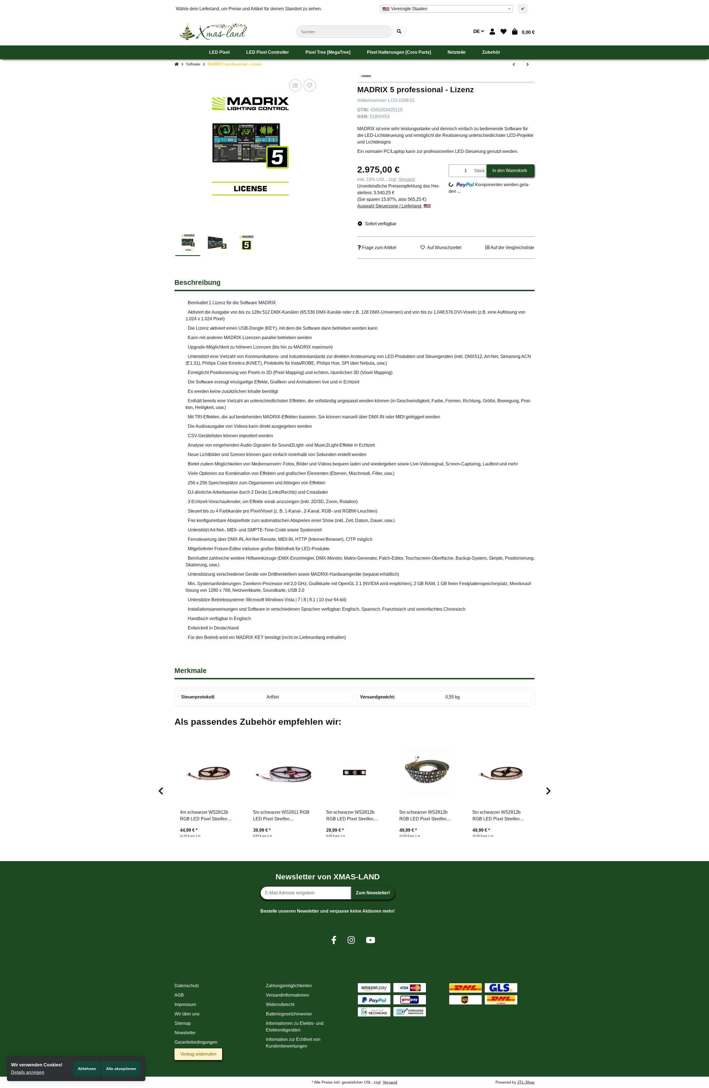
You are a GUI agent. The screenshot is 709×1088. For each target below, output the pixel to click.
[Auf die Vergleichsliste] (295, 85)
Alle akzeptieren (121, 1068)
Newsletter (185, 1032)
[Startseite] (176, 64)
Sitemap (182, 1023)
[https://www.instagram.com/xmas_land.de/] (351, 940)
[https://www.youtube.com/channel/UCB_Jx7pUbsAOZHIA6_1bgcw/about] (370, 940)
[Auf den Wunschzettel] (310, 85)
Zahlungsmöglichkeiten (289, 985)
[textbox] (446, 8)
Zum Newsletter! (373, 892)
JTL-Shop (526, 1082)
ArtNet (272, 697)
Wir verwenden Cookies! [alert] (36, 1065)
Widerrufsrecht (280, 1004)
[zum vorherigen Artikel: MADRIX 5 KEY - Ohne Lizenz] (514, 64)
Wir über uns (186, 1014)
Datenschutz (186, 985)
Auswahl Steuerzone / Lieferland (389, 206)
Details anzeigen (27, 1072)
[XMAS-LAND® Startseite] (213, 31)
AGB (179, 995)
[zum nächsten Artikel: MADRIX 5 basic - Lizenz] (528, 64)
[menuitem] (219, 52)
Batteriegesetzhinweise (289, 1014)
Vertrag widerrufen (198, 1054)
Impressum (185, 1004)
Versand (407, 179)
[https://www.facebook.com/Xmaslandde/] (334, 940)
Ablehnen (87, 1068)
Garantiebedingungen (195, 1042)
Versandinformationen (287, 995)
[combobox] (446, 9)
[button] (492, 32)
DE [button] (477, 31)
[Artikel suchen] (399, 31)
